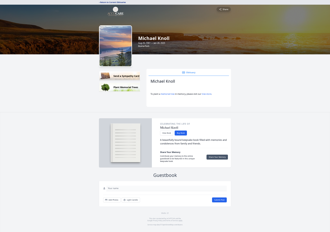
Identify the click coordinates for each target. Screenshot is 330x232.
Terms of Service (172, 220)
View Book (166, 133)
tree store (206, 94)
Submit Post (219, 200)
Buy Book (181, 133)
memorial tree (168, 94)
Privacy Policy (158, 220)
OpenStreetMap (168, 225)
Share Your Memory (217, 157)
